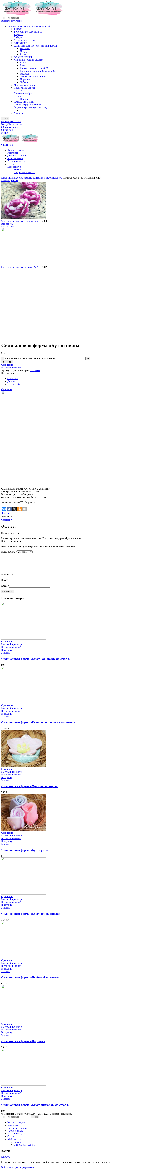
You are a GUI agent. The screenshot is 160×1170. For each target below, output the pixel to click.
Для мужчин (20, 43)
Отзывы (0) (14, 384)
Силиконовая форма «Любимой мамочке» (30, 977)
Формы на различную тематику (31, 107)
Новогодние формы (24, 87)
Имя (4, 580)
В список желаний (11, 367)
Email (5, 585)
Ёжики (23, 65)
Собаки (24, 82)
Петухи (24, 99)
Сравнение (7, 364)
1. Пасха (18, 29)
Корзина (18, 169)
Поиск (5, 118)
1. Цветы (18, 34)
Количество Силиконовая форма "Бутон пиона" (30, 358)
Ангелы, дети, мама (24, 40)
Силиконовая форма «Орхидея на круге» (29, 786)
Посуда (24, 51)
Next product (7, 226)
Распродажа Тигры (24, 101)
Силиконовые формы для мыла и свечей (29, 26)
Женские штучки (23, 57)
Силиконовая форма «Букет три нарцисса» (30, 913)
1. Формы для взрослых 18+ (28, 31)
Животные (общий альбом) (28, 59)
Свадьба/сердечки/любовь (27, 104)
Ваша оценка (9, 551)
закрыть (5, 1156)
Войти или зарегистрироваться (17, 1167)
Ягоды (23, 54)
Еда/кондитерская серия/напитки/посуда (35, 45)
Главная (5, 177)
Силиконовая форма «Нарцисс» (23, 1041)
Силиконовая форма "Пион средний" (21, 221)
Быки (23, 62)
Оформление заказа (24, 172)
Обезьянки (19, 90)
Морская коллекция (24, 85)
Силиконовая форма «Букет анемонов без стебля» (35, 1104)
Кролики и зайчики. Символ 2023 (38, 71)
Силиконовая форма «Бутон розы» (25, 850)
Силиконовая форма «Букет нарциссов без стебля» (36, 658)
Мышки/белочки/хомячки (33, 76)
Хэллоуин (19, 113)
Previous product (9, 180)
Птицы (17, 96)
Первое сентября (23, 93)
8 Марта (18, 37)
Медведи (25, 73)
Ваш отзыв (8, 574)
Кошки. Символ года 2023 (34, 68)
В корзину (7, 362)
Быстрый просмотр (11, 644)
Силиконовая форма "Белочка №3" (20, 267)
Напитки (25, 48)
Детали (11, 381)
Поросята (25, 79)
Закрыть (5, 652)
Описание (13, 378)
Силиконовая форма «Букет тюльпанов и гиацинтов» (38, 722)
